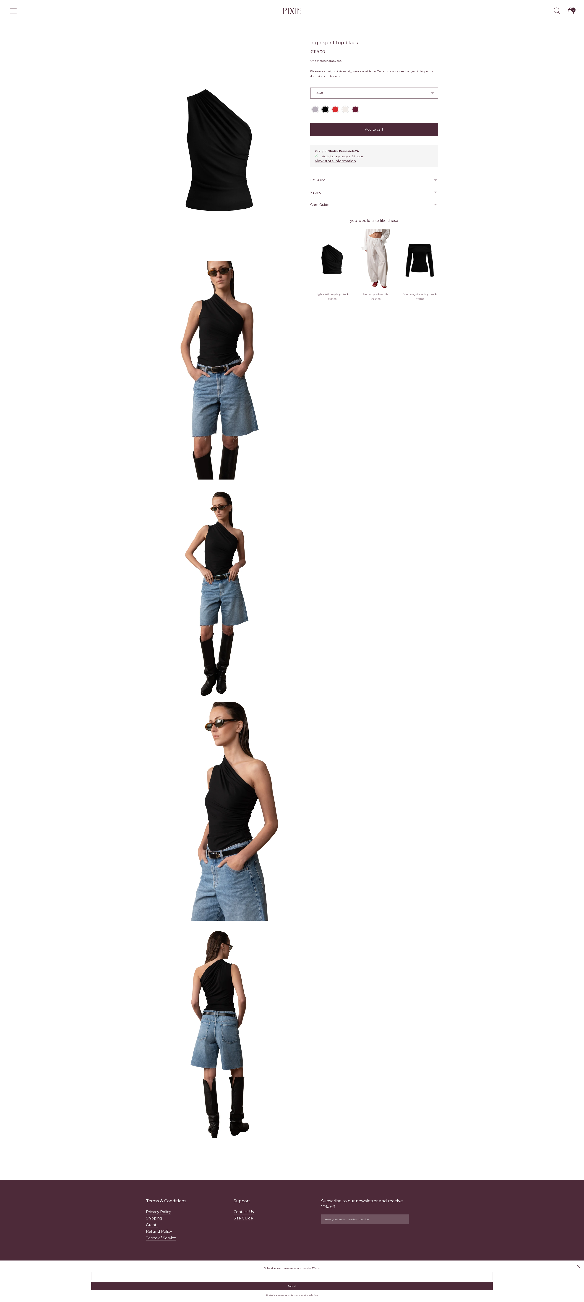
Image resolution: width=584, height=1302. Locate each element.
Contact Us (244, 1212)
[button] (315, 109)
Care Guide (319, 204)
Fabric (315, 192)
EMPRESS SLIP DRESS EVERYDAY (418, 294)
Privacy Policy (158, 1212)
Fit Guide (318, 180)
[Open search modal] (557, 11)
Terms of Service (161, 1238)
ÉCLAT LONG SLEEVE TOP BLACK (330, 294)
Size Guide (243, 1218)
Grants (152, 1225)
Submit (292, 1286)
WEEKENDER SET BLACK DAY (374, 294)
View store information (335, 161)
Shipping (154, 1218)
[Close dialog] (578, 1266)
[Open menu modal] (13, 11)
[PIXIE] (292, 11)
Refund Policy (159, 1231)
